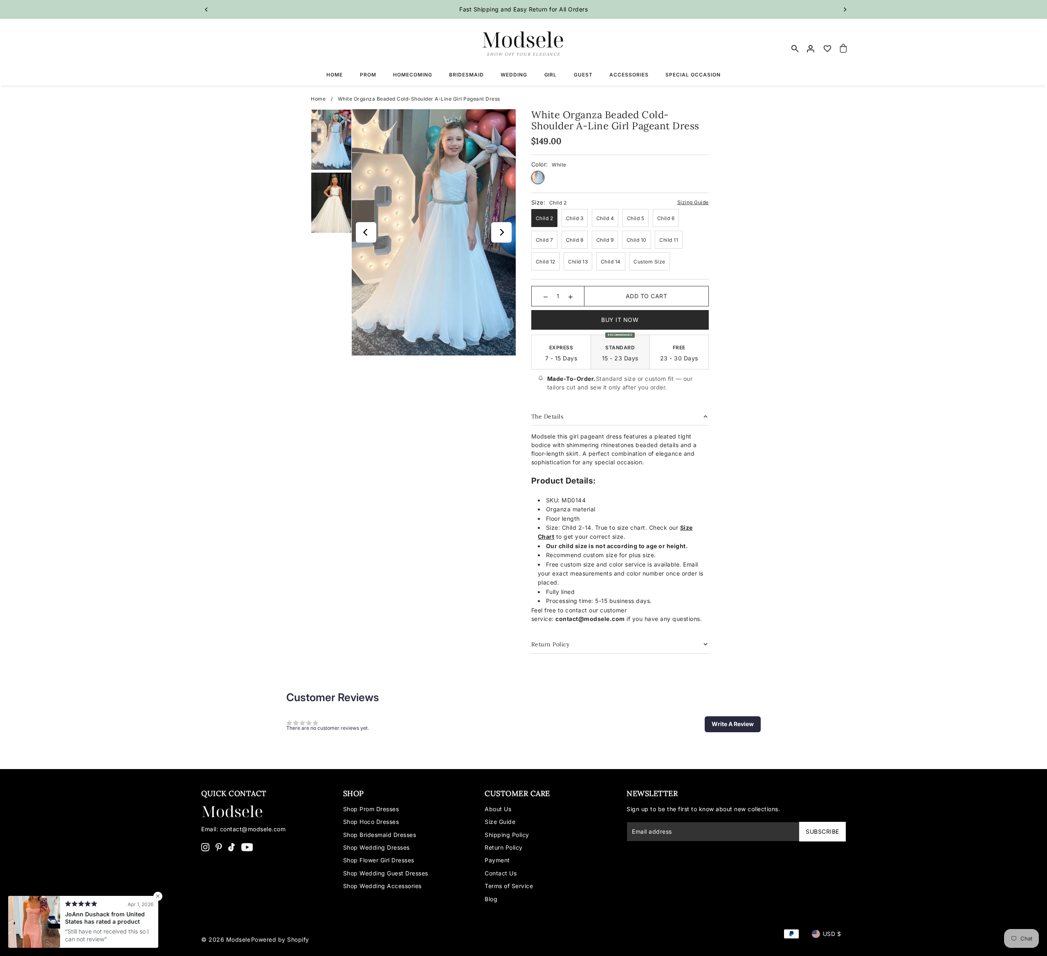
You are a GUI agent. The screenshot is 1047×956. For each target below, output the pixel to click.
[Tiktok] (231, 846)
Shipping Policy (507, 834)
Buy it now (619, 319)
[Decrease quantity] (545, 296)
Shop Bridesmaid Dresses (379, 834)
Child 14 (611, 262)
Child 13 (578, 262)
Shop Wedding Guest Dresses (385, 873)
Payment (497, 860)
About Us (498, 808)
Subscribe (822, 831)
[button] (733, 724)
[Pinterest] (219, 846)
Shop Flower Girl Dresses (378, 860)
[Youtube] (247, 846)
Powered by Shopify (280, 939)
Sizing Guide (693, 202)
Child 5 (636, 218)
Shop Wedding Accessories (382, 885)
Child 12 (545, 262)
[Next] (844, 9)
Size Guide (500, 821)
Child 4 (605, 218)
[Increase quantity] (570, 296)
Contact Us (501, 873)
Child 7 (544, 240)
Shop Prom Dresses (371, 808)
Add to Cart (646, 295)
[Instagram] (205, 846)
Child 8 (575, 240)
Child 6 (666, 218)
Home (318, 99)
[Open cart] (843, 49)
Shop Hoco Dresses (371, 821)
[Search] (795, 48)
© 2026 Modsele (225, 939)
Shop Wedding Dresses (376, 847)
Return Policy (504, 847)
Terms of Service (509, 885)
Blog (491, 898)
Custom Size (649, 262)
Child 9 (605, 240)
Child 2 (544, 218)
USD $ (832, 933)
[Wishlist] (827, 48)
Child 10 (637, 240)
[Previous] (206, 9)
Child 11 (668, 240)
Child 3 (575, 218)
